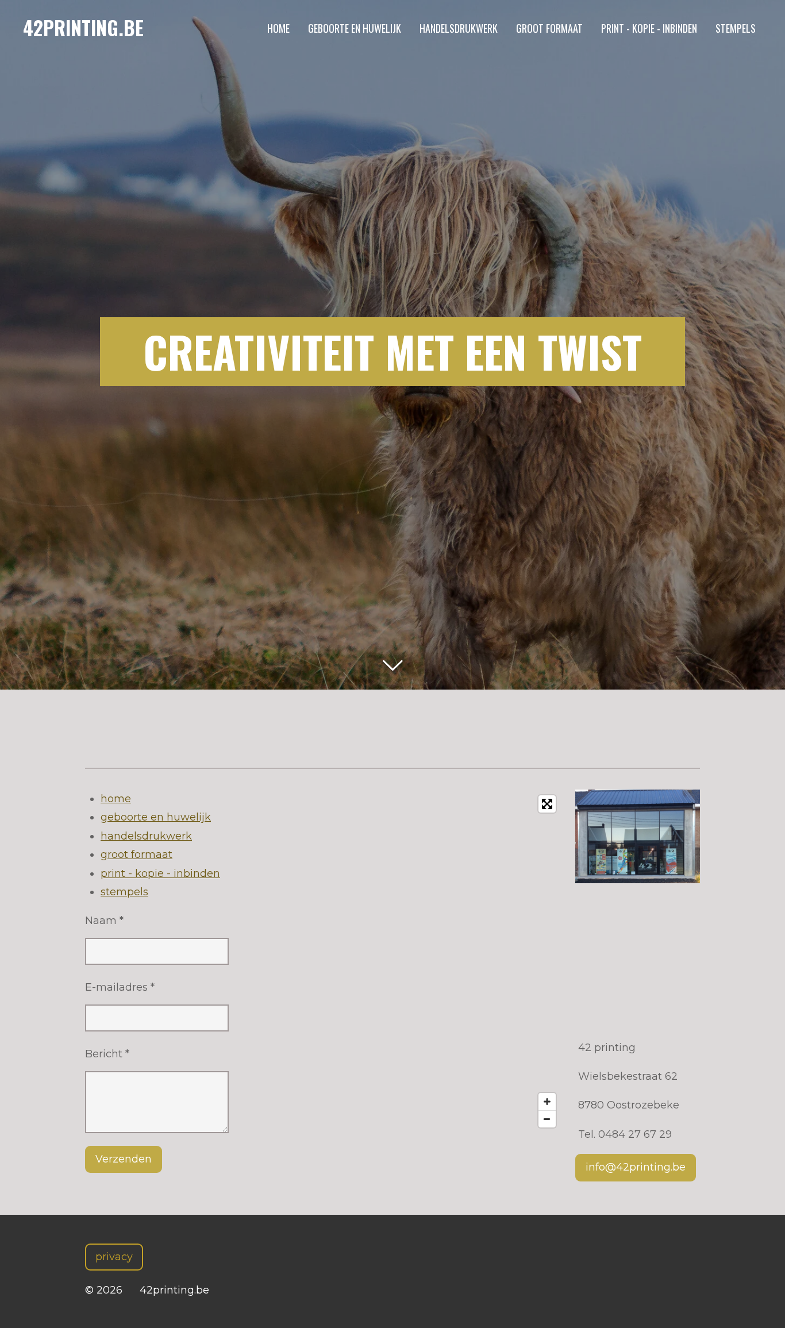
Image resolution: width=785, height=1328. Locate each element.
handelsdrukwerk (146, 836)
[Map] (402, 961)
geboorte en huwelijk (156, 817)
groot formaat (136, 854)
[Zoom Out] (547, 1118)
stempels (124, 892)
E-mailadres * (120, 987)
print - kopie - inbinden (160, 873)
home (116, 798)
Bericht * (107, 1054)
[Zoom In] (547, 1101)
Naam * (104, 920)
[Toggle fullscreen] (547, 804)
